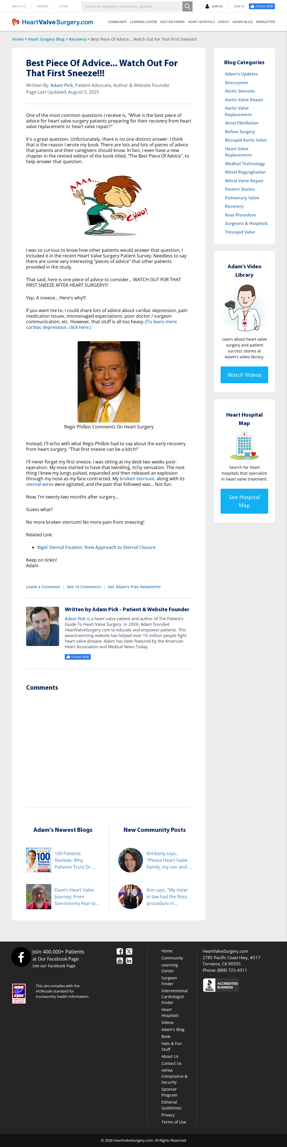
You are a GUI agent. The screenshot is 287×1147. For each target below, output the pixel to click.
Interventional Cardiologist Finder (174, 996)
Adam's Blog (172, 1029)
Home (18, 39)
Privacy (168, 1115)
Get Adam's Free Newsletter (134, 586)
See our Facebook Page (54, 965)
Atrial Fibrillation (242, 123)
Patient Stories (240, 189)
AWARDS (42, 6)
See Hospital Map (244, 501)
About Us (170, 1056)
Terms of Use (173, 1122)
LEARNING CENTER (143, 22)
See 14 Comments (84, 586)
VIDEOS (223, 22)
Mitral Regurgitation (245, 172)
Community (172, 958)
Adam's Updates (241, 74)
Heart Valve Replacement (238, 152)
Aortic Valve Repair (244, 99)
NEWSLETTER (265, 22)
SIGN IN (239, 6)
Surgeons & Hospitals (246, 223)
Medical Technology (245, 163)
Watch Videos (244, 375)
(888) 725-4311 (232, 970)
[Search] (187, 6)
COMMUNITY (117, 22)
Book (165, 1036)
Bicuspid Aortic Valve (246, 140)
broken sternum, (138, 479)
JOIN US (217, 6)
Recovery (77, 39)
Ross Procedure (240, 215)
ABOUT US (19, 6)
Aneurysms (236, 82)
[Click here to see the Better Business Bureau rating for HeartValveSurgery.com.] (239, 985)
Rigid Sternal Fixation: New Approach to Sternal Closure (96, 547)
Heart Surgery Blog (46, 39)
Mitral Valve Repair (244, 180)
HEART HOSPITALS (201, 22)
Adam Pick (61, 85)
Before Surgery (240, 131)
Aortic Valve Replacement (238, 111)
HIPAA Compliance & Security (174, 1076)
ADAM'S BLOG (242, 22)
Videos (167, 1022)
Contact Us (171, 1063)
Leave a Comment (43, 586)
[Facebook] (21, 956)
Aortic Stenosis (240, 91)
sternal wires (40, 484)
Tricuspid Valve (240, 232)
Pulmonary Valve (242, 197)
